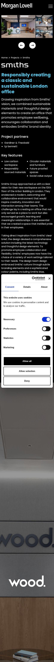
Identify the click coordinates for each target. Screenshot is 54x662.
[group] (18, 26)
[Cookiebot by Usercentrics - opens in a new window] (33, 278)
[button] (21, 45)
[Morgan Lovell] (16, 6)
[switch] (46, 328)
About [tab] (44, 287)
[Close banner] (49, 278)
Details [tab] (27, 287)
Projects (15, 57)
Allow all (27, 361)
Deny (27, 381)
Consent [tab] (9, 287)
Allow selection (27, 371)
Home (4, 57)
